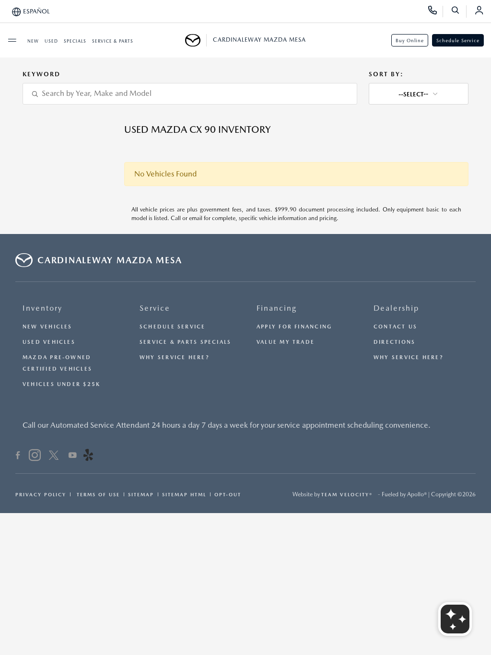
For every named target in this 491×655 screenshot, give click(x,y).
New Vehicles (47, 327)
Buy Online (410, 40)
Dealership (396, 308)
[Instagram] (35, 456)
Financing (277, 308)
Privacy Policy (40, 494)
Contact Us (395, 327)
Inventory (42, 308)
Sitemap (141, 494)
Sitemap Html (184, 494)
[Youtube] (73, 456)
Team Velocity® (347, 494)
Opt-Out (227, 494)
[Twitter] (54, 456)
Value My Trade (286, 342)
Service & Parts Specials (185, 342)
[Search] (459, 11)
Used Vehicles (49, 342)
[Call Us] (435, 11)
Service (155, 308)
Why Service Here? (175, 357)
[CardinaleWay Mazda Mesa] (196, 40)
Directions (394, 342)
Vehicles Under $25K (61, 384)
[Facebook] (18, 456)
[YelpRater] (88, 456)
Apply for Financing (294, 327)
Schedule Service (457, 40)
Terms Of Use (97, 494)
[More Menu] (12, 40)
